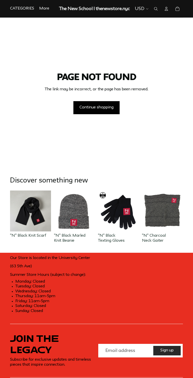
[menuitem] (44, 8)
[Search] (155, 8)
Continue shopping (96, 107)
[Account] (166, 8)
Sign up (167, 350)
